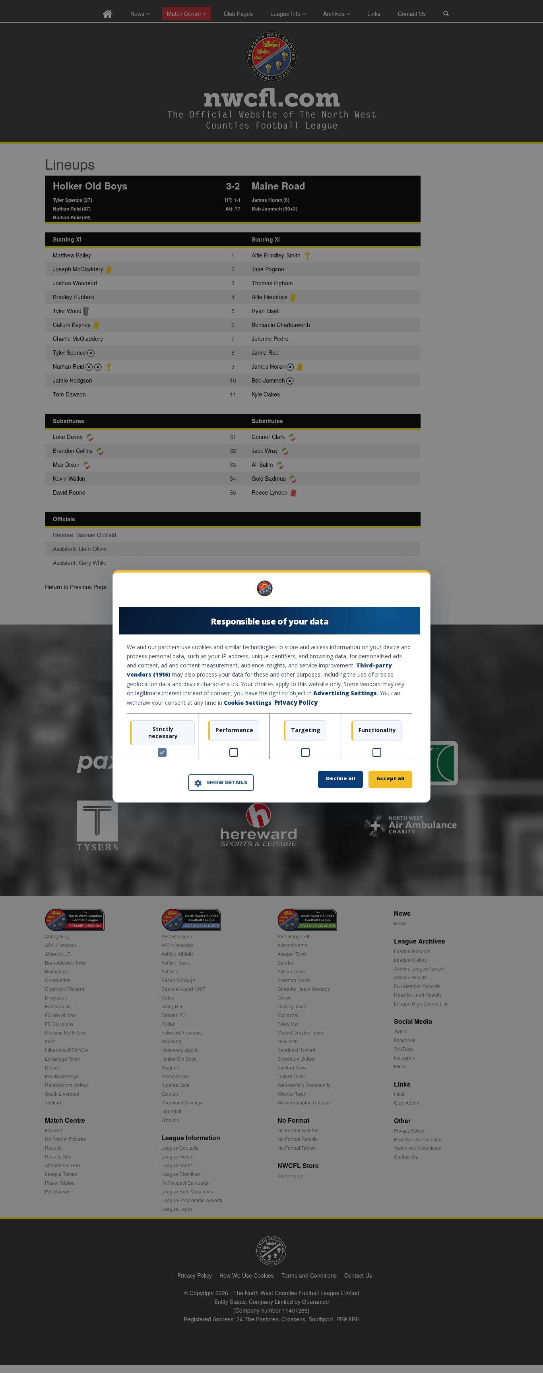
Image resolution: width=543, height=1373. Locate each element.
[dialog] (271, 686)
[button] (221, 782)
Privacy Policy (296, 702)
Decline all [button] (340, 778)
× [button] (409, 591)
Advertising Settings (345, 693)
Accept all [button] (390, 778)
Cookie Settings (248, 702)
